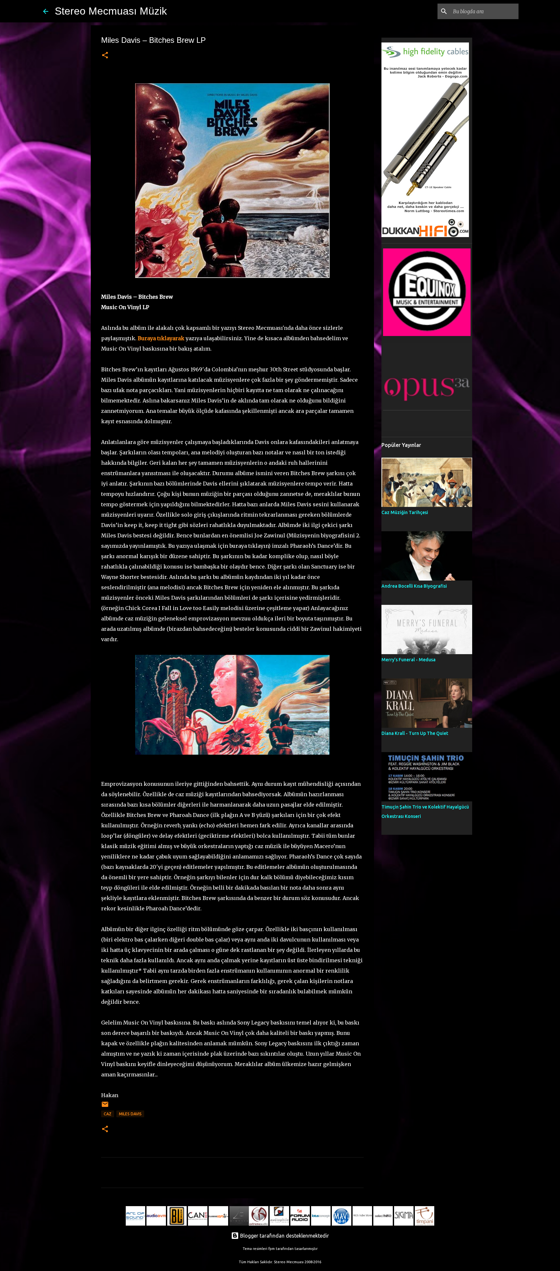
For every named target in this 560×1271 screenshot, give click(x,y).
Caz (107, 1114)
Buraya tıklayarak (161, 338)
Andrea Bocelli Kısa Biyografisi (414, 586)
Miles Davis (130, 1114)
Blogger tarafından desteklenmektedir (284, 1236)
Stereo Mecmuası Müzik (111, 11)
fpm (271, 1249)
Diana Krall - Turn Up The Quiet (414, 733)
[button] (105, 55)
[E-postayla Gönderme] (105, 1107)
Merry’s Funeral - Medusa (408, 659)
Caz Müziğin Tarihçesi (404, 512)
